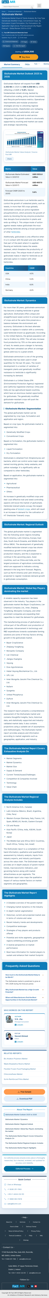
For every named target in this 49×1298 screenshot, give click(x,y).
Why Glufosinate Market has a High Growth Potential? (22, 991)
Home (3, 11)
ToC (35, 64)
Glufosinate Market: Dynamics (16, 1119)
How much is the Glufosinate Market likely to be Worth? (22, 976)
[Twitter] (28, 1286)
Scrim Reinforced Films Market (16, 1079)
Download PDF (25, 1099)
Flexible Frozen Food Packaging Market (20, 1069)
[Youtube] (35, 1286)
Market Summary (12, 64)
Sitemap (25, 1240)
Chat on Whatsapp (14, 1184)
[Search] (32, 7)
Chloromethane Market (13, 1074)
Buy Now (26, 57)
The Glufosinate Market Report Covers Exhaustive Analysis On (24, 1137)
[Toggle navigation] (39, 5)
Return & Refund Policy (16, 1231)
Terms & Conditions (15, 1235)
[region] (24, 181)
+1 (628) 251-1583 (14, 1189)
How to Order (14, 1226)
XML (41, 1235)
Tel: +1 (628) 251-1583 (9, 1259)
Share (9, 159)
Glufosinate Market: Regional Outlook (19, 1124)
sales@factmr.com (14, 1204)
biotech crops (24, 509)
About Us (9, 1222)
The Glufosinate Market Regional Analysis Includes (24, 1143)
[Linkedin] (32, 1286)
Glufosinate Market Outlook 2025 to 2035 (21, 1115)
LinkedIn (20, 1025)
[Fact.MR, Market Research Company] (8, 1)
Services (22, 1222)
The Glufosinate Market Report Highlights (20, 1148)
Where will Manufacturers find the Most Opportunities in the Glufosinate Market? (21, 998)
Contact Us (36, 1222)
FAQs (27, 64)
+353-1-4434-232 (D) (15, 1194)
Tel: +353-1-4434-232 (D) (17, 1273)
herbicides (15, 232)
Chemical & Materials (15, 11)
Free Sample (26, 1092)
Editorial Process (23, 1168)
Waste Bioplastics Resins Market (17, 1064)
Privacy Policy (35, 1231)
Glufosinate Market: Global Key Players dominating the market (24, 1130)
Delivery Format (31, 1226)
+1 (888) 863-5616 (14, 1199)
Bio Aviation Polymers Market (15, 1059)
